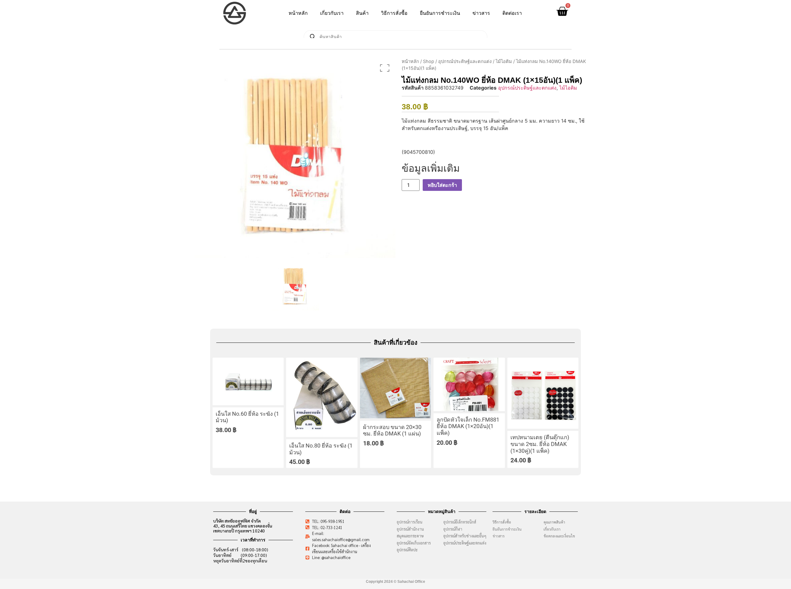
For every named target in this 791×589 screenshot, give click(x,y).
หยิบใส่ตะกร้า (442, 185)
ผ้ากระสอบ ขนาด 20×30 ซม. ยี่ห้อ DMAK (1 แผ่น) (392, 430)
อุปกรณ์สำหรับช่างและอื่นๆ (464, 535)
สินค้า (362, 13)
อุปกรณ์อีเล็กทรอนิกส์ (459, 521)
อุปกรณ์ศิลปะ (407, 549)
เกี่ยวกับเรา (332, 13)
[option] (295, 157)
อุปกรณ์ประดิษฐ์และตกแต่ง (465, 61)
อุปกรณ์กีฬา (452, 529)
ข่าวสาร (481, 13)
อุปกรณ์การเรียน (409, 521)
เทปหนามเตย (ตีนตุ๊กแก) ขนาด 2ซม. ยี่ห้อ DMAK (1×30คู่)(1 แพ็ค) (539, 444)
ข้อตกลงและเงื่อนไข (561, 535)
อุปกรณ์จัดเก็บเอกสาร (414, 542)
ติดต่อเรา (512, 13)
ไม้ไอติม (504, 61)
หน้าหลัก (298, 13)
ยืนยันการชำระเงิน (440, 13)
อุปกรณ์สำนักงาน (410, 529)
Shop (428, 61)
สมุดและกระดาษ (410, 535)
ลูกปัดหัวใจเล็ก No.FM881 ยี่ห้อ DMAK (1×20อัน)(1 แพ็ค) (468, 426)
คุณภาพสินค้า (554, 522)
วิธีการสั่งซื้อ (394, 13)
